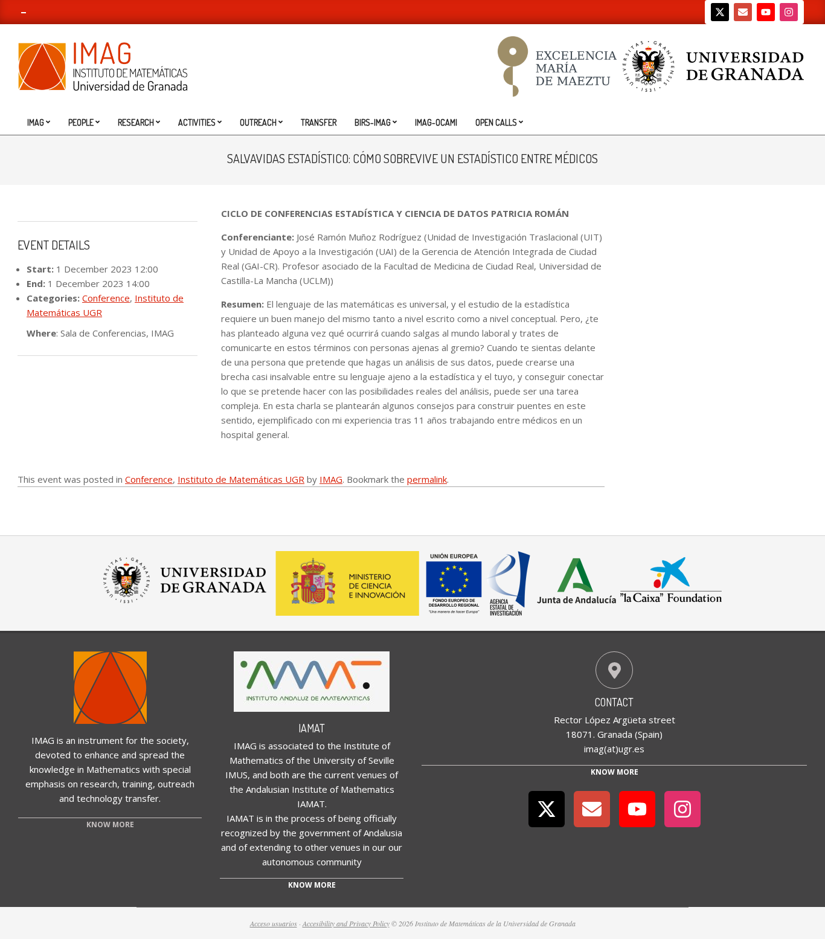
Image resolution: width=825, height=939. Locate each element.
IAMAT (311, 728)
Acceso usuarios (273, 923)
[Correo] (743, 12)
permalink (427, 479)
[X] (720, 12)
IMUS (236, 775)
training (137, 784)
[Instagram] (789, 12)
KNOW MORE (110, 824)
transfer (142, 798)
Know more (312, 885)
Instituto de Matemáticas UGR (241, 479)
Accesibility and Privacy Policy (346, 923)
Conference (106, 298)
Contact (614, 702)
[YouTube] (766, 12)
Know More (614, 772)
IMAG (330, 479)
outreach (176, 784)
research (98, 784)
